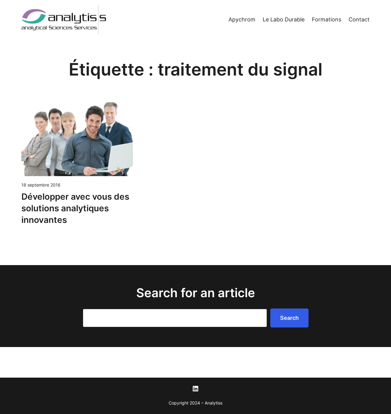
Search (289, 318)
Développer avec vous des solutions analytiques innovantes (75, 208)
